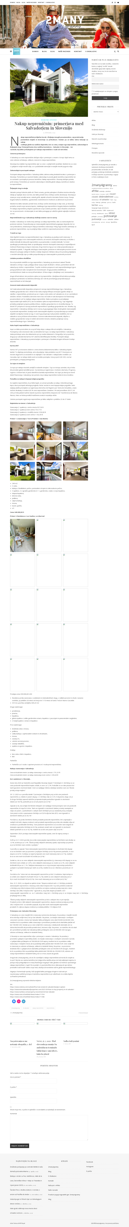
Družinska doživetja (98, 130)
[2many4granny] (64, 25)
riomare (104, 219)
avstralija (102, 191)
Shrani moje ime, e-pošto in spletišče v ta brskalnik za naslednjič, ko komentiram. (37, 1110)
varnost (103, 222)
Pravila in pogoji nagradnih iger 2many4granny (64, 1195)
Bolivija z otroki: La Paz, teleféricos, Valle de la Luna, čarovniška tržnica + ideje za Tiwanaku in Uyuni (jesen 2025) (26, 1180)
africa (111, 188)
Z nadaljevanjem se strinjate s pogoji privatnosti (105, 92)
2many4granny (15, 1008)
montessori (100, 213)
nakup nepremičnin (37, 1008)
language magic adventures (100, 208)
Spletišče (13, 1097)
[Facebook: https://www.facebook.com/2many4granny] (14, 1001)
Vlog (23, 2)
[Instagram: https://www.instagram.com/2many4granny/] (19, 1001)
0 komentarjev (83, 1013)
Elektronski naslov (97, 84)
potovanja (100, 216)
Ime (93, 76)
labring (101, 205)
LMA (104, 210)
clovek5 (95, 197)
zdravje (108, 222)
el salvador (26, 1008)
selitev (116, 219)
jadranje (103, 202)
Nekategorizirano (98, 143)
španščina (114, 222)
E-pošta (13, 1087)
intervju (98, 202)
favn (111, 200)
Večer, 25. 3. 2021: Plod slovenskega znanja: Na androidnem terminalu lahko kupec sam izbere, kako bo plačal (47, 1047)
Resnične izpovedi (49, 120)
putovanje (96, 219)
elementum (95, 200)
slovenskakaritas (96, 222)
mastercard (110, 210)
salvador (110, 219)
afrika (95, 191)
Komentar (13, 1114)
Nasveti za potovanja (99, 139)
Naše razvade (32, 2)
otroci (112, 213)
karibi (114, 202)
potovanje (110, 216)
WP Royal (22, 1223)
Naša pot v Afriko (54, 1185)
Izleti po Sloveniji (97, 134)
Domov (12, 2)
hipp (115, 200)
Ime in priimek (15, 1077)
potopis (94, 216)
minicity (94, 213)
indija (93, 202)
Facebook (89, 1162)
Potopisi (94, 148)
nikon (106, 213)
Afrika (94, 120)
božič (107, 194)
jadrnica (109, 202)
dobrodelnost (106, 196)
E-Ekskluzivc (50, 2)
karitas (95, 205)
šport (93, 225)
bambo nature (95, 194)
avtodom (108, 191)
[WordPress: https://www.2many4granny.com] (23, 1001)
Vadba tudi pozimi (71, 1041)
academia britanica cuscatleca (100, 188)
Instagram (89, 1166)
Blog (18, 2)
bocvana (102, 194)
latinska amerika (97, 210)
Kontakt (41, 2)
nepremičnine (50, 1008)
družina (116, 197)
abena (115, 185)
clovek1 (113, 194)
